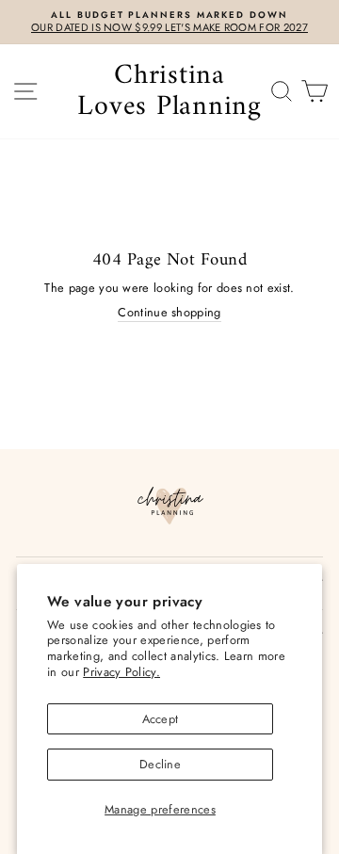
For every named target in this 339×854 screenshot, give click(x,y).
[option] (169, 22)
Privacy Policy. (121, 672)
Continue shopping (169, 313)
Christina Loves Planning (169, 91)
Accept (160, 719)
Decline (160, 764)
